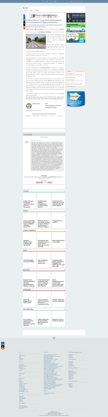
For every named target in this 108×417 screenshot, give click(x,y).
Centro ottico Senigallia (47, 361)
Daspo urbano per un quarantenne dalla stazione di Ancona (43, 322)
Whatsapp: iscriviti (21, 385)
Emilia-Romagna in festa (72, 372)
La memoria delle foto (22, 368)
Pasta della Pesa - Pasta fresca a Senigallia (50, 378)
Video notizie (21, 400)
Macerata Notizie (71, 365)
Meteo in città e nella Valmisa (23, 406)
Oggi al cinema (21, 408)
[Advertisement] (75, 51)
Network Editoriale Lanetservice (24, 391)
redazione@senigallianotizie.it (23, 383)
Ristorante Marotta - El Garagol (48, 372)
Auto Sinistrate (70, 383)
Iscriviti (20, 380)
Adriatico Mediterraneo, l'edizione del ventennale (27, 243)
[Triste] (36, 119)
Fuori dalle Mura (21, 359)
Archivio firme (21, 384)
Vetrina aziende (21, 381)
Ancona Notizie (70, 362)
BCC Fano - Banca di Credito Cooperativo (50, 365)
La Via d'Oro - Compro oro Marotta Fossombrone (51, 367)
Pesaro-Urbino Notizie (71, 366)
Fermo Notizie (70, 364)
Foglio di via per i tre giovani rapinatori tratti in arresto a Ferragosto (28, 204)
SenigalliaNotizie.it (71, 354)
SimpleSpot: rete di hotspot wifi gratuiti (49, 362)
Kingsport (69, 384)
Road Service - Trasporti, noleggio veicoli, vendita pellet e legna (53, 384)
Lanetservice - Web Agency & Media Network (51, 354)
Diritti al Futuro (36, 103)
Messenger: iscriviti (22, 387)
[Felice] (52, 119)
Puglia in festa (70, 376)
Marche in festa (70, 370)
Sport (20, 357)
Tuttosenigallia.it (70, 357)
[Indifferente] (44, 119)
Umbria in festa (70, 378)
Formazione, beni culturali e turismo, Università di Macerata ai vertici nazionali (43, 243)
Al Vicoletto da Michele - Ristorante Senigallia (50, 373)
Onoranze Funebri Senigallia (23, 389)
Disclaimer (56, 415)
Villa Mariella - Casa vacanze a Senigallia (50, 382)
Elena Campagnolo (48, 107)
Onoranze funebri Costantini (48, 357)
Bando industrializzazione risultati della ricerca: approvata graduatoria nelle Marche (58, 283)
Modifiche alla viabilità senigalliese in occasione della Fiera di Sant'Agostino (43, 204)
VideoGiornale (21, 365)
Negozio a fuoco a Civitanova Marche (58, 320)
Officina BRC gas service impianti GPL (49, 380)
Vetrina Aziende (21, 364)
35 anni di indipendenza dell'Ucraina (27, 301)
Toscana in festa (71, 377)
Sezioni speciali (21, 401)
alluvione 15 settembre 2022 (50, 105)
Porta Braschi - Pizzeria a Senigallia (49, 381)
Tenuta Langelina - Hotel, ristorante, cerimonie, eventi (52, 375)
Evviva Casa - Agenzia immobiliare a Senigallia (51, 364)
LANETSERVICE (46, 415)
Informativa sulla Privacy (65, 415)
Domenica (37, 10)
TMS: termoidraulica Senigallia (48, 355)
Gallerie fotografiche (22, 397)
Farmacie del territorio (22, 405)
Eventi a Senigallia (21, 390)
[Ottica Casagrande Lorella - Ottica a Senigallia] (44, 17)
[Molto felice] (60, 119)
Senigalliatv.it (70, 355)
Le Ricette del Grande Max (23, 366)
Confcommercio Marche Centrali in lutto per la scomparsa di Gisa (43, 302)
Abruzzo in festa (70, 371)
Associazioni (21, 358)
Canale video (21, 399)
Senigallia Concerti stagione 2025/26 (49, 387)
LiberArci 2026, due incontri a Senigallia (58, 300)
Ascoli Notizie (70, 363)
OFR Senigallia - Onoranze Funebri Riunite (50, 377)
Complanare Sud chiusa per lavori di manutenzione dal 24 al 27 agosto (58, 203)
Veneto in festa (70, 379)
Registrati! (50, 182)
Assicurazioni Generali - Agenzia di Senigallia (50, 359)
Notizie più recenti (21, 378)
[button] (72, 1)
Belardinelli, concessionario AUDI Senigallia (50, 368)
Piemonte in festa (71, 375)
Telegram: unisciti (21, 386)
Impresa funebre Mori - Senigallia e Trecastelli (51, 371)
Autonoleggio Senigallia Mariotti (48, 358)
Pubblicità (59, 415)
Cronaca (20, 354)
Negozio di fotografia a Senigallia (49, 376)
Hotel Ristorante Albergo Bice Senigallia (50, 383)
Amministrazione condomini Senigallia (49, 369)
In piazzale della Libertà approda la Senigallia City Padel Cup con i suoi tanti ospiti (58, 263)
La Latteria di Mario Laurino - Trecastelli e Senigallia (51, 386)
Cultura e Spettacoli (22, 355)
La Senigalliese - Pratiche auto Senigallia (50, 374)
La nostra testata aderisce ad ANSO (49, 393)
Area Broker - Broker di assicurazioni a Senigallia (51, 363)
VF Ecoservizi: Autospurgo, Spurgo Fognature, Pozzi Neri (52, 385)
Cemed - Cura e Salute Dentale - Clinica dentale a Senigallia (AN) (53, 366)
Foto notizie (20, 396)
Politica (61, 29)
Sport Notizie (70, 385)
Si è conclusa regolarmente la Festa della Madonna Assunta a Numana (29, 322)
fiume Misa (54, 107)
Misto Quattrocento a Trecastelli (58, 241)
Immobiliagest (70, 387)
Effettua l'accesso (39, 182)
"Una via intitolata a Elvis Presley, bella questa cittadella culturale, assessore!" (29, 224)
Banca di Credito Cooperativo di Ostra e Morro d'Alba (52, 356)
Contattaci (20, 382)
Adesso (32, 10)
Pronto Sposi (70, 386)
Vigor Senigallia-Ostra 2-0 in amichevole (43, 261)
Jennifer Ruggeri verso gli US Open (28, 260)
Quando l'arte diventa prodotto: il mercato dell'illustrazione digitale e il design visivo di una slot (29, 283)
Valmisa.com (70, 356)
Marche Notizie (70, 361)
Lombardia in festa (71, 374)
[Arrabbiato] (28, 119)
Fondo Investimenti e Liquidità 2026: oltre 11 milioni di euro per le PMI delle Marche (44, 283)
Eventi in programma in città (23, 407)
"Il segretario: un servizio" (57, 221)
